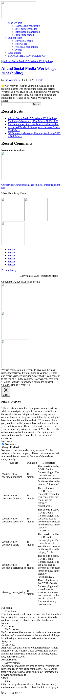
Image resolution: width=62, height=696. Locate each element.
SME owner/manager (26, 28)
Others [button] (4, 677)
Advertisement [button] (9, 659)
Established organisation (27, 31)
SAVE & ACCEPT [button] (11, 693)
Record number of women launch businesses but (33, 124)
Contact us (47, 184)
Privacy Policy (9, 270)
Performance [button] (8, 626)
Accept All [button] (24, 384)
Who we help (15, 22)
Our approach (15, 37)
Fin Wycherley (12, 80)
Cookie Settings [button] (9, 384)
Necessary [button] (6, 441)
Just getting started (24, 34)
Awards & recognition (26, 46)
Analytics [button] (6, 641)
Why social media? (24, 40)
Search (4, 100)
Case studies (14, 52)
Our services (7, 184)
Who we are (21, 43)
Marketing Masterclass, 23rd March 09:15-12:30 (33, 121)
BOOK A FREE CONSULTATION (27, 55)
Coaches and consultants (27, 25)
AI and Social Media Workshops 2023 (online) (32, 118)
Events (18, 49)
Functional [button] (6, 607)
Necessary (10, 444)
